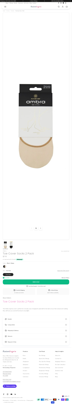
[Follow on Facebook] (58, 3)
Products (25, 351)
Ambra (4, 251)
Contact (34, 3)
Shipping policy (30, 400)
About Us (57, 355)
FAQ (56, 373)
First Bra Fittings (43, 373)
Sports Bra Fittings (44, 358)
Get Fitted (42, 351)
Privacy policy (13, 400)
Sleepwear (25, 364)
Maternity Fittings (44, 364)
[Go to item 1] (5, 245)
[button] (29, 351)
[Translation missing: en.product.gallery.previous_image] (31, 228)
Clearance (20, 3)
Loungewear (26, 367)
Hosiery (8, 10)
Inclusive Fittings (43, 376)
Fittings (11, 3)
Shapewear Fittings (44, 370)
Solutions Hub (59, 370)
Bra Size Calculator (60, 364)
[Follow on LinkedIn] (66, 3)
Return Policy (65, 277)
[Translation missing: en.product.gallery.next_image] (40, 228)
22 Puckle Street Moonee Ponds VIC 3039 (7, 373)
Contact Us (58, 358)
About (7, 3)
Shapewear (26, 361)
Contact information (9, 402)
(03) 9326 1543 (7, 379)
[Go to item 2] (11, 245)
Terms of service (21, 400)
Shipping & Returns (60, 361)
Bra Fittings (42, 355)
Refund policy (6, 400)
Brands (15, 3)
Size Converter (59, 367)
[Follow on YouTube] (63, 3)
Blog (31, 3)
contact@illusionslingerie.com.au (11, 381)
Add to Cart (36, 282)
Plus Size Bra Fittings (44, 361)
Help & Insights (59, 351)
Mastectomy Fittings (44, 367)
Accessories (26, 373)
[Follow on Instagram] (61, 3)
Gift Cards (26, 3)
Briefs (24, 358)
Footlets (12, 10)
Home (4, 10)
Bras (24, 355)
